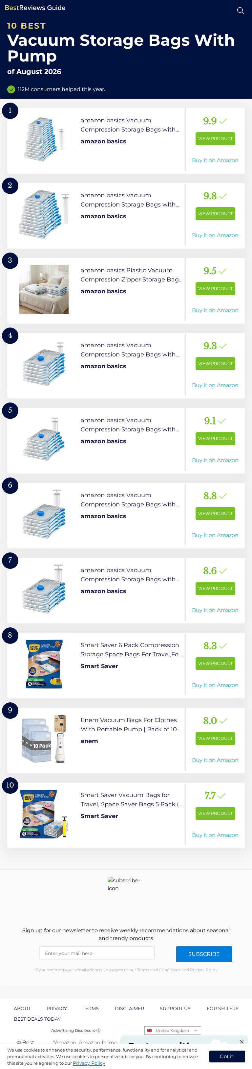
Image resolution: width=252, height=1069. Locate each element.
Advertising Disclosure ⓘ (75, 1030)
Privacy (57, 1008)
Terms (91, 1008)
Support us (175, 1008)
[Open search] (240, 10)
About (22, 1008)
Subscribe (204, 954)
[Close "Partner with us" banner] (242, 1041)
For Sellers (223, 1008)
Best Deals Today (37, 1019)
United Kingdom (172, 1030)
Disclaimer (129, 1008)
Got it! (227, 1056)
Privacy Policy (89, 1063)
